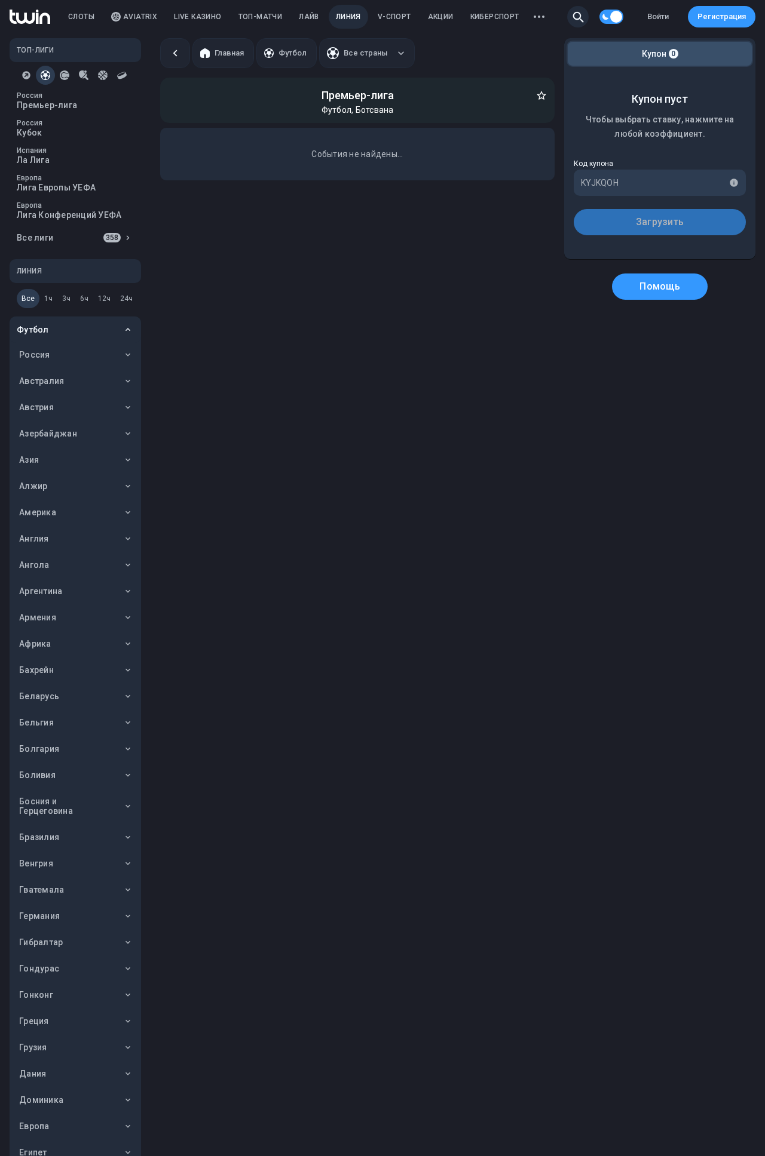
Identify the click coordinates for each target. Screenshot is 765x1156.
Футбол (33, 329)
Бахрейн (36, 670)
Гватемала (41, 889)
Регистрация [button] (721, 16)
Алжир (33, 486)
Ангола (34, 565)
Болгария (39, 749)
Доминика (41, 1100)
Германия (39, 916)
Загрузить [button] (660, 221)
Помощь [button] (659, 286)
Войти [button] (658, 16)
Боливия (37, 775)
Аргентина (40, 591)
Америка (37, 512)
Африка (35, 643)
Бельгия (36, 722)
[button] (578, 16)
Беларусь (39, 696)
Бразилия (39, 837)
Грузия (33, 1047)
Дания (32, 1073)
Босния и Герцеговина (46, 806)
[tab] (26, 75)
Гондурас (39, 968)
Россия (34, 354)
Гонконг (36, 995)
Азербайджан (48, 433)
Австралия (41, 381)
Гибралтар (41, 942)
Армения (37, 617)
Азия (29, 460)
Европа (34, 1126)
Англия (34, 538)
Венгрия (36, 863)
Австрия (36, 407)
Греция (34, 1021)
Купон (659, 54)
